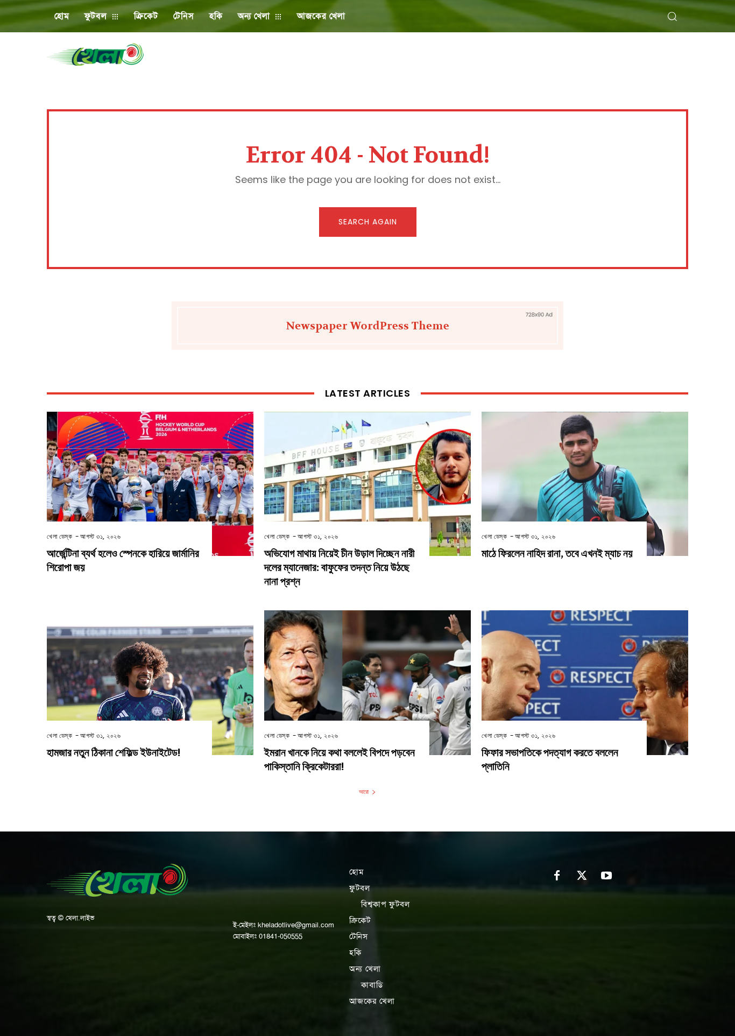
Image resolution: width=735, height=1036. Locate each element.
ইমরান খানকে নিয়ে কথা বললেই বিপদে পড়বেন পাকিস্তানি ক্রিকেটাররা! (339, 759)
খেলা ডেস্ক (59, 536)
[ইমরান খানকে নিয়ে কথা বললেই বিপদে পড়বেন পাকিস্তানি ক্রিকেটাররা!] (367, 682)
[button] (672, 16)
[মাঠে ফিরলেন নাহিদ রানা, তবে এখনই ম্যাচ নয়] (585, 484)
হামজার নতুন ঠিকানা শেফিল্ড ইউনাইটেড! (113, 752)
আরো (364, 791)
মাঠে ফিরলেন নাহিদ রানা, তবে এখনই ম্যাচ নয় (557, 553)
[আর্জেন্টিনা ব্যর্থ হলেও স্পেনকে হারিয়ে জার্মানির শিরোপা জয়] (150, 484)
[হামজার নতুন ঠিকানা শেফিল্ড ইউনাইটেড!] (150, 682)
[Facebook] (557, 876)
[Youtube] (606, 876)
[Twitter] (581, 876)
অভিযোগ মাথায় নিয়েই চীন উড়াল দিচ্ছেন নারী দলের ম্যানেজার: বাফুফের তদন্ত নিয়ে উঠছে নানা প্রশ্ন (339, 567)
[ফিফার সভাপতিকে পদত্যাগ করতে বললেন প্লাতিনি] (585, 682)
